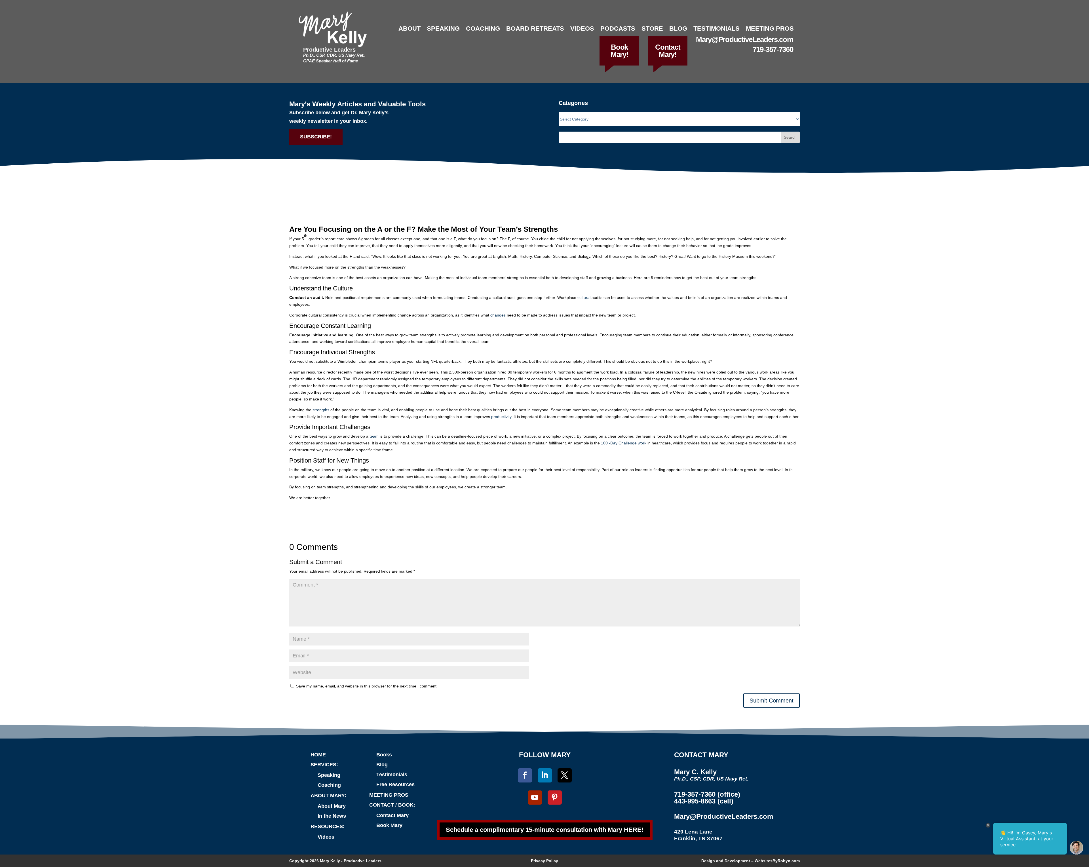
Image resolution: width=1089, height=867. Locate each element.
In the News (332, 816)
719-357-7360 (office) (707, 794)
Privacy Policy (544, 860)
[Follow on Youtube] (535, 797)
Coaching (483, 28)
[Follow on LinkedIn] (545, 775)
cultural (583, 297)
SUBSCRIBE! (316, 137)
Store (652, 28)
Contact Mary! (667, 51)
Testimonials (716, 28)
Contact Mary (392, 815)
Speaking (443, 28)
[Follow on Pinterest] (555, 797)
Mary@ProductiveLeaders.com (744, 39)
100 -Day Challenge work (623, 443)
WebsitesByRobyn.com (777, 860)
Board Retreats (535, 28)
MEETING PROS (388, 795)
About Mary (332, 806)
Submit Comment (771, 700)
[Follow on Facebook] (525, 775)
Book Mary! (619, 51)
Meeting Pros (770, 28)
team (374, 436)
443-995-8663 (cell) (703, 801)
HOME (318, 755)
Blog (678, 28)
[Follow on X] (565, 775)
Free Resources (395, 784)
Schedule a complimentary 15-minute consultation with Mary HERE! (544, 829)
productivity (501, 416)
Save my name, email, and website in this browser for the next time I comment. (367, 686)
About (409, 28)
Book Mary (389, 825)
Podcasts (617, 28)
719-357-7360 (773, 49)
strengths (321, 410)
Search (790, 137)
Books (384, 755)
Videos (582, 28)
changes (498, 315)
